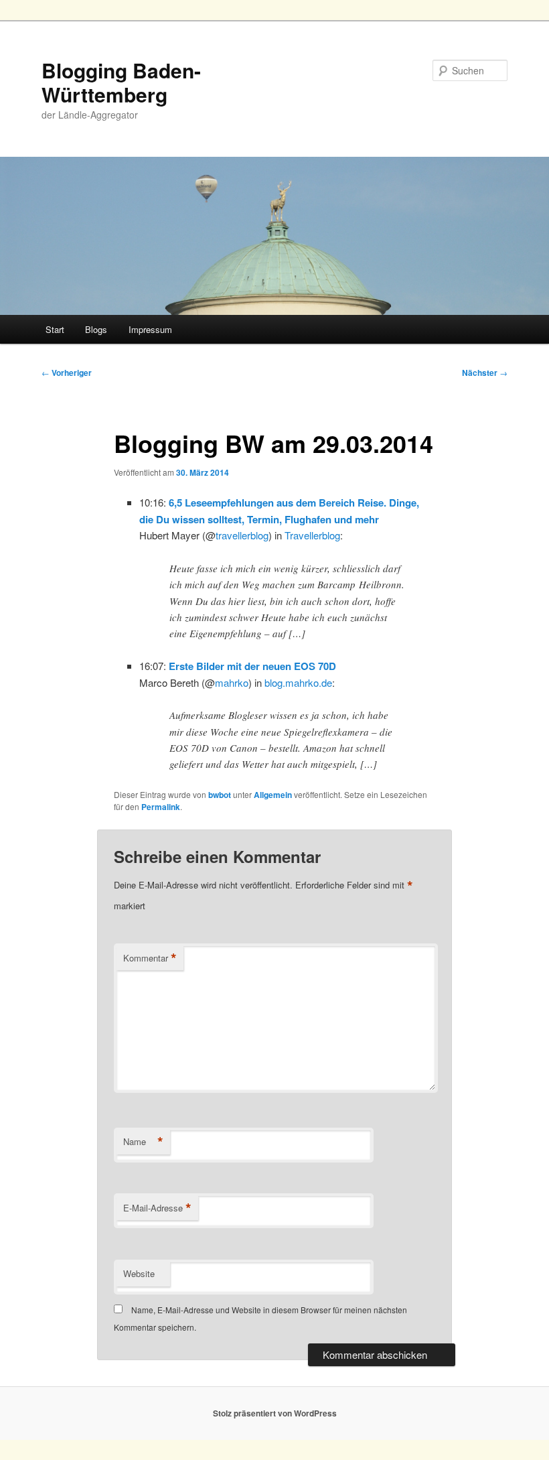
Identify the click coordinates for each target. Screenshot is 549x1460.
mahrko (231, 682)
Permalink (160, 807)
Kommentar (150, 958)
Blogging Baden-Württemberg (121, 82)
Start (55, 329)
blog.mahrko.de (298, 682)
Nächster (484, 373)
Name (143, 1141)
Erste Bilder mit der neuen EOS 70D (252, 666)
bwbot (219, 795)
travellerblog (242, 535)
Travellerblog (312, 535)
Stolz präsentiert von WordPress (275, 1413)
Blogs (96, 329)
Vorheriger (67, 373)
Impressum (150, 329)
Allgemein (273, 795)
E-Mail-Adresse (157, 1208)
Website (139, 1273)
